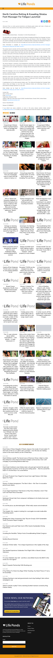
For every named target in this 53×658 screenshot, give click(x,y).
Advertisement (31, 630)
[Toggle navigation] (3, 9)
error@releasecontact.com (9, 109)
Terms (29, 626)
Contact (29, 632)
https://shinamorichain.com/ (13, 100)
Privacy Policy (31, 628)
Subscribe (14, 646)
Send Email (8, 95)
